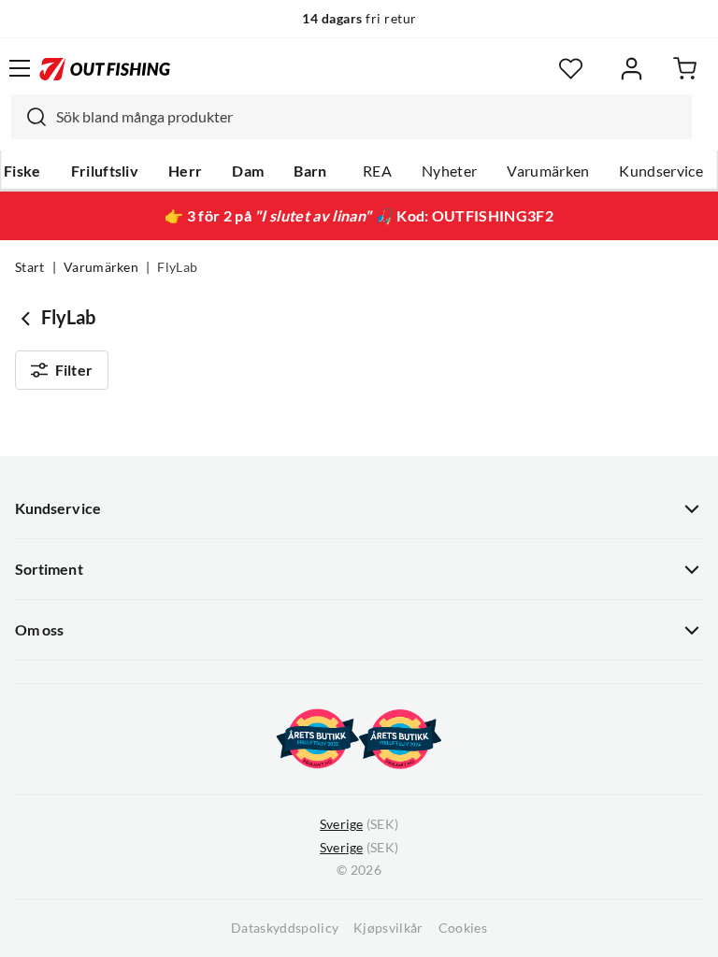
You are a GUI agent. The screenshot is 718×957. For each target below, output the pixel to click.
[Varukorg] (685, 69)
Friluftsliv (105, 171)
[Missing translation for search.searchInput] (29, 117)
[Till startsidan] (104, 68)
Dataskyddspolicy (284, 928)
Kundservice (661, 171)
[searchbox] (369, 117)
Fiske (22, 171)
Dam (248, 171)
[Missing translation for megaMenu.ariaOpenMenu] (19, 68)
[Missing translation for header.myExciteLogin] (631, 69)
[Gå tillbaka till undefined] (28, 318)
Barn (310, 171)
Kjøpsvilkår (388, 928)
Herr (185, 171)
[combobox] (351, 116)
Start (30, 267)
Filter (74, 370)
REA (377, 171)
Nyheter (449, 171)
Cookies (462, 928)
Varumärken (548, 171)
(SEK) (359, 824)
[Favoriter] (571, 69)
